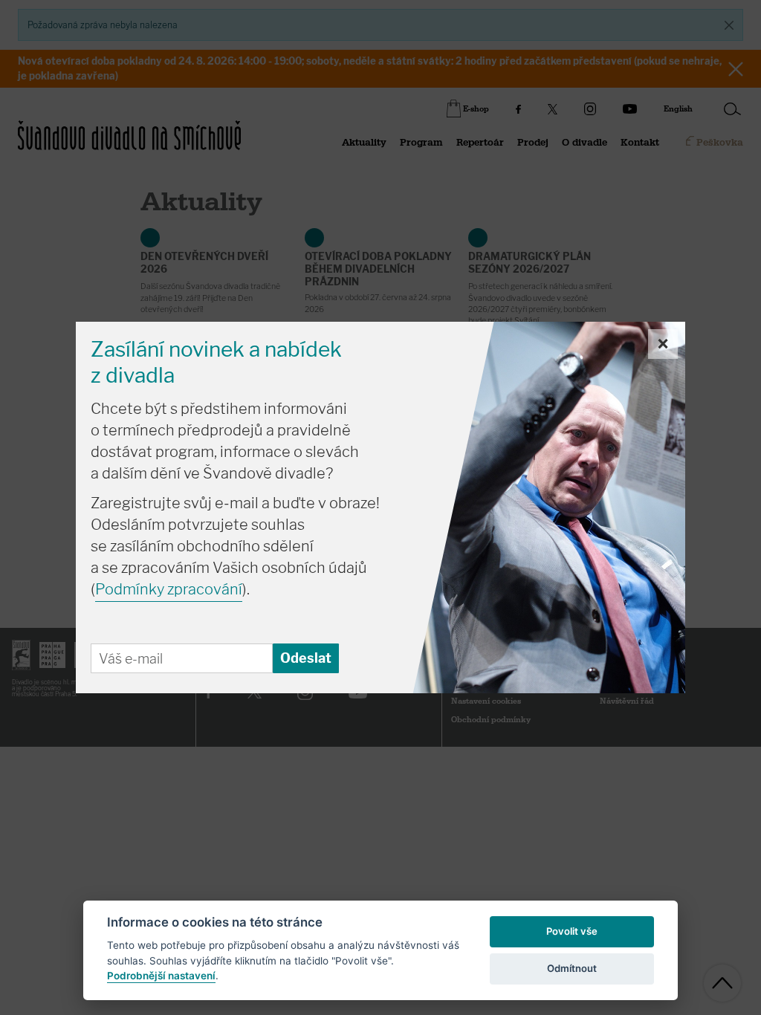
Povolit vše (572, 931)
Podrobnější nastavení (161, 976)
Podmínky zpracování (168, 589)
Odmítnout (572, 968)
